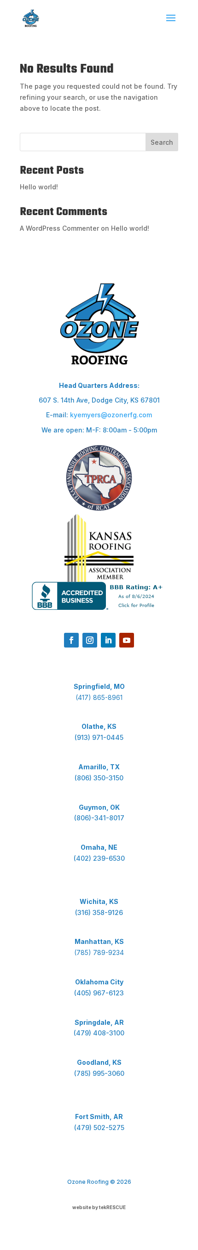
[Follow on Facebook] (71, 640)
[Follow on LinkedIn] (108, 640)
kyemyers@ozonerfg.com (111, 415)
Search (162, 142)
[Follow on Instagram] (89, 640)
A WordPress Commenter (59, 228)
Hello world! (39, 187)
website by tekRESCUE (99, 1207)
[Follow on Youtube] (126, 640)
